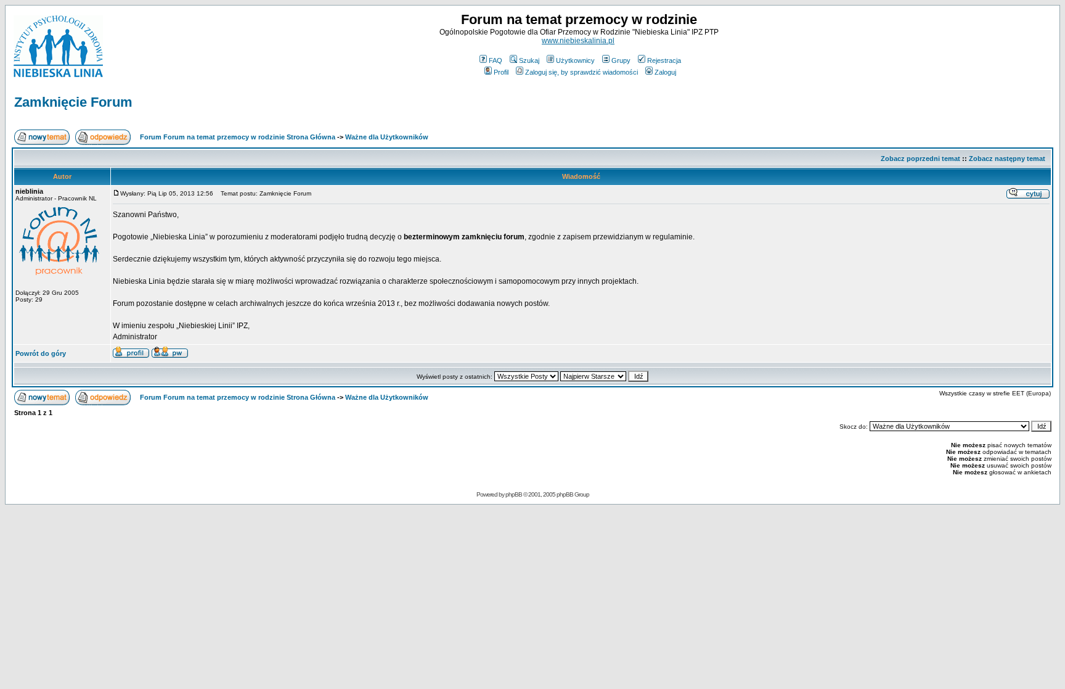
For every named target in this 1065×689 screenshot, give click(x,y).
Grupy (620, 60)
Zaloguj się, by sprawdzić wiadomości (581, 72)
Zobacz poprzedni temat (920, 158)
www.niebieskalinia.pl (578, 40)
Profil (501, 72)
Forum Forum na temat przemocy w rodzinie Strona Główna (237, 137)
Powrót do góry (40, 353)
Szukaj (529, 60)
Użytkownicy (575, 60)
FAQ (495, 60)
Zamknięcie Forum (73, 102)
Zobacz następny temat (1007, 158)
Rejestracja (664, 60)
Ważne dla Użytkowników (386, 137)
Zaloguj (665, 72)
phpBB (513, 494)
